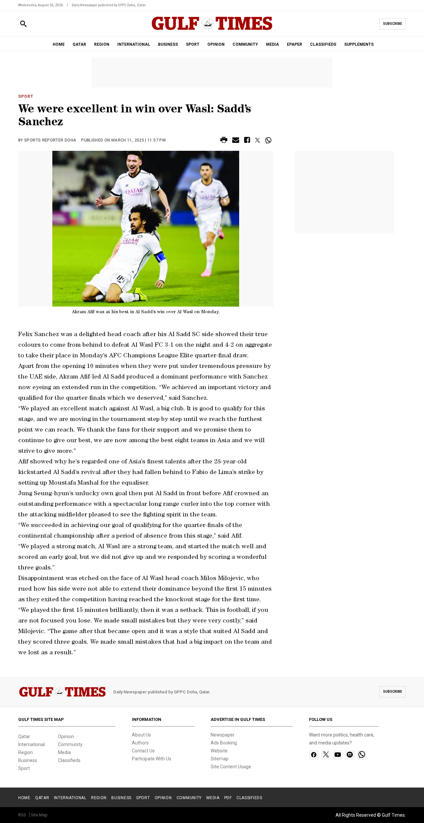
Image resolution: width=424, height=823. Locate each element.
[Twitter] (326, 755)
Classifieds (69, 760)
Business (27, 760)
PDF (228, 797)
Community (70, 744)
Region (25, 752)
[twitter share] (257, 140)
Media (64, 752)
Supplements (359, 44)
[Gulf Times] (212, 30)
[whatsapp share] (269, 140)
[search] (23, 24)
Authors (140, 742)
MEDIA (272, 44)
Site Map (39, 814)
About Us (141, 734)
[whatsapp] (361, 755)
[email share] (235, 141)
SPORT (192, 44)
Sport (25, 96)
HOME (59, 44)
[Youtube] (338, 755)
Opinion (66, 736)
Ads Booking (224, 742)
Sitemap (220, 758)
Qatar (24, 736)
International (31, 744)
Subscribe (392, 24)
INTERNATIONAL (133, 44)
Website (219, 750)
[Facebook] (314, 755)
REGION (101, 44)
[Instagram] (349, 755)
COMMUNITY (245, 44)
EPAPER (294, 44)
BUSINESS (168, 44)
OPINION (216, 44)
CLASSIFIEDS (323, 44)
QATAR (79, 44)
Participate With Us (151, 758)
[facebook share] (247, 141)
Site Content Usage (231, 766)
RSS (22, 814)
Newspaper (223, 734)
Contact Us (143, 750)
